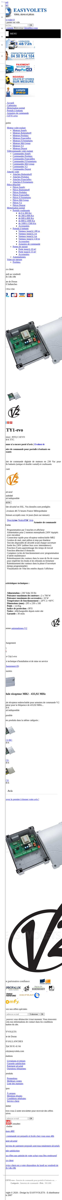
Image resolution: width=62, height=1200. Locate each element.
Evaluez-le (39, 444)
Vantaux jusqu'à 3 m (27, 236)
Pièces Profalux (20, 192)
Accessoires (23, 226)
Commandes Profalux (22, 156)
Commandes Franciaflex (24, 159)
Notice (23, 520)
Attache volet (13, 171)
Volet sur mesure (14, 259)
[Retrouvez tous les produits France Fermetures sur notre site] (9, 997)
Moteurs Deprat (20, 148)
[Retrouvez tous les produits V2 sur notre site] (27, 991)
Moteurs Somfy (20, 130)
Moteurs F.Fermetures (23, 140)
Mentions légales (14, 1096)
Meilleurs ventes (14, 1081)
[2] (27, 699)
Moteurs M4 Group (21, 143)
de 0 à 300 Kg (24, 213)
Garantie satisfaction (16, 1063)
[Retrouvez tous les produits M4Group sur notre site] (51, 991)
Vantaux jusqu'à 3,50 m (29, 239)
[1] (25, 699)
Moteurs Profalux (21, 135)
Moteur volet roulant (16, 128)
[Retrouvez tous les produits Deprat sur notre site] (29, 997)
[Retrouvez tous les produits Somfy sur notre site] (11, 1004)
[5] (36, 699)
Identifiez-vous (31, 28)
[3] (30, 699)
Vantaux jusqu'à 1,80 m (29, 231)
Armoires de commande (29, 244)
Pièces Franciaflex (21, 195)
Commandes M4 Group (23, 164)
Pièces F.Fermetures (22, 197)
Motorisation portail (16, 208)
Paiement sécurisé (15, 1066)
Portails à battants (21, 228)
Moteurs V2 (18, 146)
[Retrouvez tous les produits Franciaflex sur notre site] (45, 984)
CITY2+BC (6, 740)
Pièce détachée (13, 184)
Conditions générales (16, 1098)
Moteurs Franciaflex (22, 138)
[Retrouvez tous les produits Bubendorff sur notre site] (39, 991)
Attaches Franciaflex (22, 179)
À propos (11, 1093)
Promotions (12, 1078)
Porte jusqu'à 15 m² (27, 252)
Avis (31, 520)
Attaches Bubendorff (22, 174)
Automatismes (19, 257)
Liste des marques (15, 1083)
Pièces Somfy (19, 187)
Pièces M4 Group (21, 200)
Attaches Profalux (21, 177)
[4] (33, 699)
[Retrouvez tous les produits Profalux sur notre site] (12, 991)
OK (31, 25)
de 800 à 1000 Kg (26, 221)
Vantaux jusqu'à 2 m (27, 233)
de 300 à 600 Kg (26, 215)
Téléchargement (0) (10, 666)
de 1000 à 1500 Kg (27, 223)
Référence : (6, 437)
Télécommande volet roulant (20, 151)
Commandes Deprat (22, 169)
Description (12, 520)
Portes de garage (20, 246)
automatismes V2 (19, 628)
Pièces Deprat (19, 205)
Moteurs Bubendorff (22, 133)
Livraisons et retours (16, 1061)
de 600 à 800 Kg (26, 218)
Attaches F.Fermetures (23, 182)
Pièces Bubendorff (21, 190)
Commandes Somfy (22, 153)
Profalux (16, 262)
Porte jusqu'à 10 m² (27, 249)
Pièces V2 (17, 202)
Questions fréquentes (16, 1068)
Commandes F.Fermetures (24, 161)
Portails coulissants (21, 210)
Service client (13, 1101)
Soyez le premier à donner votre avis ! (22, 799)
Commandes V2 (20, 166)
